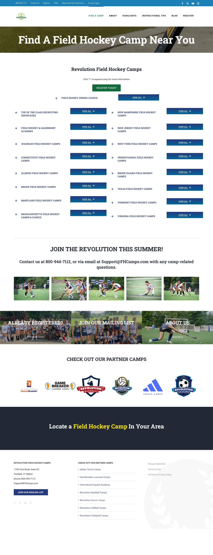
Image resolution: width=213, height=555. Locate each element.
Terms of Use (154, 469)
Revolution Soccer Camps (92, 500)
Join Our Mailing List (30, 492)
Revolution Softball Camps (93, 507)
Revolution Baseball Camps (93, 492)
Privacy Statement (156, 463)
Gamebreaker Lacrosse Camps (95, 477)
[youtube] (25, 503)
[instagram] (30, 503)
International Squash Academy (95, 484)
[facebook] (15, 503)
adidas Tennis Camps (90, 469)
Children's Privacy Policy (159, 474)
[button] (82, 98)
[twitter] (20, 503)
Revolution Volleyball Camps (94, 515)
